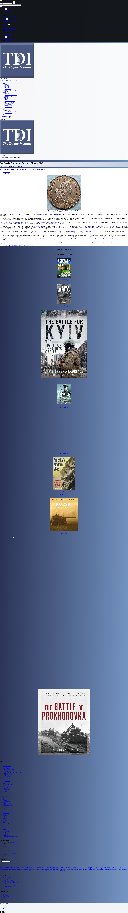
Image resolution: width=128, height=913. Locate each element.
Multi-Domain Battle (15, 869)
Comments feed (6, 896)
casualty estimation (24, 867)
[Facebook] (1, 912)
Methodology (8, 87)
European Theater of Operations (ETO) (12, 836)
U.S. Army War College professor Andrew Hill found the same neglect (15, 222)
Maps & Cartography (7, 803)
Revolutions (5, 815)
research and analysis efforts (112, 226)
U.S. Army (46, 870)
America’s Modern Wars (120, 238)
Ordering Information (9, 103)
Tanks (126, 869)
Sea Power (80, 869)
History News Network (8, 880)
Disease (4, 780)
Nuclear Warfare (6, 813)
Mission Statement (9, 85)
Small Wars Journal (7, 883)
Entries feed (5, 895)
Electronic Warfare (6, 789)
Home (4, 906)
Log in (4, 894)
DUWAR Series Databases (11, 95)
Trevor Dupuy (8, 89)
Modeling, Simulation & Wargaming (10, 809)
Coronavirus (5, 777)
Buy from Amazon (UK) (64, 280)
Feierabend (69, 227)
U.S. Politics (5, 824)
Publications (5, 97)
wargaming (56, 870)
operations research (24, 869)
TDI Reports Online (9, 105)
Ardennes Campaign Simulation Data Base (13, 772)
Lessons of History (21, 245)
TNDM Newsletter (9, 108)
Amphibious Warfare (7, 766)
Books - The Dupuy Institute (64, 494)
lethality (113, 867)
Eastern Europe (5, 787)
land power (108, 867)
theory (21, 870)
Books (6, 98)
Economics (5, 788)
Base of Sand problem (14, 867)
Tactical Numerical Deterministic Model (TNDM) (113, 869)
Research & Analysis (29, 245)
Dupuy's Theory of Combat (8, 784)
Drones (4, 783)
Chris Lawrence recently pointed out (91, 227)
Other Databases (8, 96)
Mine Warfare (5, 807)
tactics (123, 869)
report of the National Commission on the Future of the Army (49, 222)
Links (6, 91)
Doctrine (4, 782)
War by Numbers (6, 831)
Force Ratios (5, 791)
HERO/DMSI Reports (10, 101)
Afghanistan (5, 762)
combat (34, 867)
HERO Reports (8, 99)
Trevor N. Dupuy (38, 870)
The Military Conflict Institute (9, 879)
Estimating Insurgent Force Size (9, 790)
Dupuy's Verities (6, 785)
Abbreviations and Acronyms (11, 90)
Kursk (4, 799)
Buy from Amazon (64, 279)
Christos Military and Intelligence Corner (11, 885)
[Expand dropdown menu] (6, 83)
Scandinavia (5, 817)
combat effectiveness (40, 867)
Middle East (5, 806)
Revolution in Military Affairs (70, 869)
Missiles (4, 808)
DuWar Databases (8, 774)
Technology (2, 870)
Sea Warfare (5, 818)
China (4, 770)
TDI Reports (8, 104)
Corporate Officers (9, 84)
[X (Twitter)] (2, 912)
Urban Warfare (5, 826)
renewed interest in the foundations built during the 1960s (83, 231)
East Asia (4, 786)
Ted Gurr (55, 227)
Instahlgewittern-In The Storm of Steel (11, 882)
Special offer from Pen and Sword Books (64, 491)
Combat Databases (6, 771)
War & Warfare (5, 830)
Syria (4, 819)
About (4, 83)
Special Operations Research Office (37, 227)
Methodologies (5, 804)
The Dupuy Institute (4, 78)
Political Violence (32, 869)
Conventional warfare (7, 776)
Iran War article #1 (12, 842)
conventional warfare (64, 867)
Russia (4, 816)
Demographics (5, 778)
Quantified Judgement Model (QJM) (46, 869)
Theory (4, 821)
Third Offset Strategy (28, 870)
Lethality (4, 802)
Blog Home (7, 110)
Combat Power (55, 867)
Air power (2, 867)
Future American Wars (7, 792)
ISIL (3, 798)
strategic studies (98, 869)
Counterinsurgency (75, 867)
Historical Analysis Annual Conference (10, 794)
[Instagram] (4, 912)
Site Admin (5, 909)
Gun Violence (5, 793)
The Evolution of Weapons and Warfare (12, 870)
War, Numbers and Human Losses (10, 881)
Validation (4, 828)
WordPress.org (6, 897)
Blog (4, 109)
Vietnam (4, 829)
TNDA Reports (8, 107)
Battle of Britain (8, 773)
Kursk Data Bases (8, 775)
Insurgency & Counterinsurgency (10, 245)
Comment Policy (8, 113)
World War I (5, 832)
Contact (4, 114)
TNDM (4, 822)
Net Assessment (5, 812)
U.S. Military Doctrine (7, 823)
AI (3, 763)
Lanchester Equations (9, 805)
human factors (92, 867)
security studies (87, 869)
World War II (5, 834)
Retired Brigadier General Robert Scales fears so (51, 214)
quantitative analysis (59, 869)
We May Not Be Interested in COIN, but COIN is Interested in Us (22, 169)
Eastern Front (7, 835)
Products (4, 92)
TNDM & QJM (8, 93)
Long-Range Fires (118, 867)
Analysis (6, 867)
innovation (102, 867)
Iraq (3, 797)
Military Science (5, 869)
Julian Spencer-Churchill (7, 845)
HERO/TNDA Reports (10, 102)
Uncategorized (5, 825)
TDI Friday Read (6, 820)
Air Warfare (5, 765)
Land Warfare (5, 800)
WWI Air (7, 833)
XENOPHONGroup (7, 886)
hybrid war (98, 867)
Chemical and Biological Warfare (9, 769)
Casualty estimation (6, 768)
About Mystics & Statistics (11, 111)
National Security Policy (7, 810)
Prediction (38, 869)
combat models (48, 867)
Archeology (5, 767)
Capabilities (7, 86)
